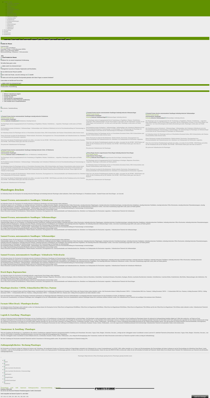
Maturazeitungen (11, 24)
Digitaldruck (10, 27)
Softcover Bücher (11, 13)
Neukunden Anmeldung (9, 86)
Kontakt (6, 31)
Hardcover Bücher (12, 15)
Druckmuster (7, 33)
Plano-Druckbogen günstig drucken (103, 356)
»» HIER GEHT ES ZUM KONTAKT (11, 66)
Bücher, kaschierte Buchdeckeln (12, 368)
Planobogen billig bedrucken (85, 356)
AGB (11, 387)
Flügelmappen (11, 8)
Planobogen (10, 28)
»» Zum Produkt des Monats (9, 57)
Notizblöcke (10, 11)
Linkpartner (57, 387)
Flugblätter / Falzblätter (13, 3)
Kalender (9, 22)
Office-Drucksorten (12, 5)
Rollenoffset (10, 25)
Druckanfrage (7, 30)
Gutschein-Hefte (11, 18)
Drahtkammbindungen (13, 21)
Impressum (23, 387)
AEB (16, 387)
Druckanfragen (4, 387)
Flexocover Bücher (12, 16)
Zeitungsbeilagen (8, 377)
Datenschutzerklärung (46, 387)
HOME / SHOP (8, 2)
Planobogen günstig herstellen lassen (122, 356)
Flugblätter (7, 365)
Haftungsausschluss (33, 387)
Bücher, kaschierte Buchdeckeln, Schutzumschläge (17, 371)
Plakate (9, 6)
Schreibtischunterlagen (13, 9)
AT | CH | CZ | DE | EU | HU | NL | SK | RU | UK (14, 396)
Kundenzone (7, 34)
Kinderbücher (10, 19)
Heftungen (10, 12)
